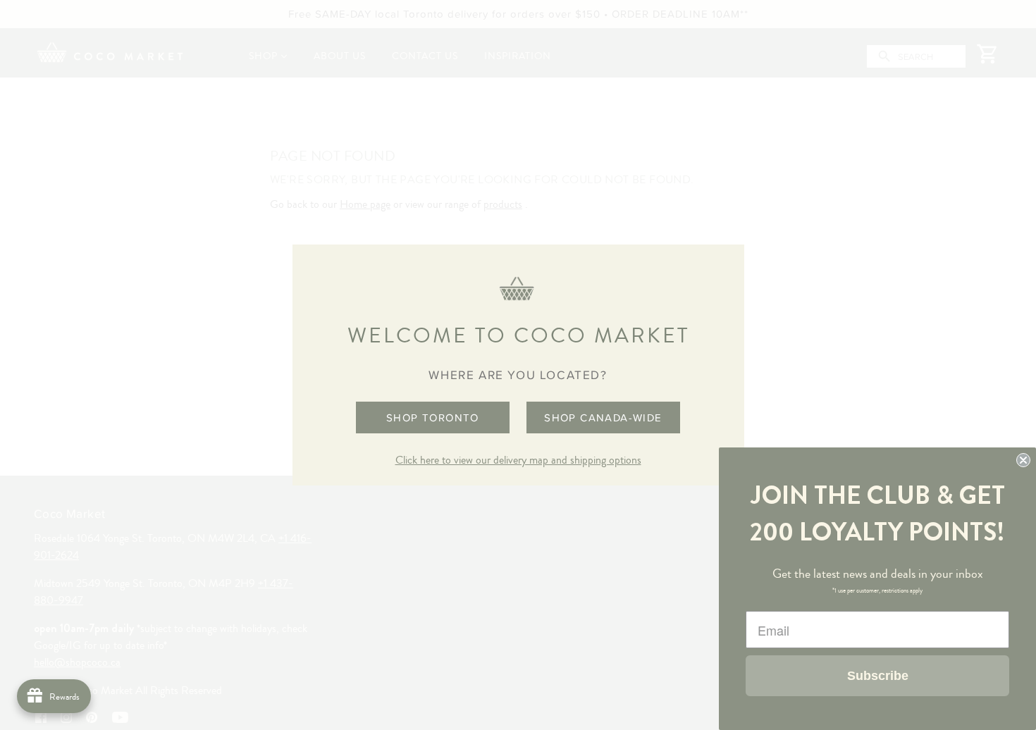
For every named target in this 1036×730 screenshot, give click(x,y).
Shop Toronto (432, 417)
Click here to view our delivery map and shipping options (518, 460)
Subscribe (877, 676)
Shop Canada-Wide (603, 417)
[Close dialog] (1023, 460)
